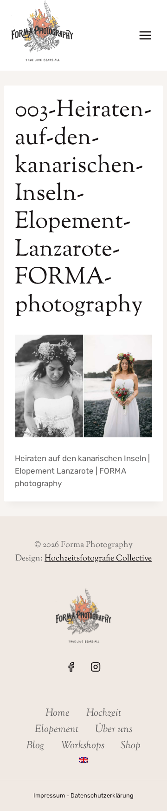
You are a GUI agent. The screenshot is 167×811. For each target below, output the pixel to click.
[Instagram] (95, 667)
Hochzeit (104, 713)
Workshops (82, 745)
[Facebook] (71, 667)
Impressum (49, 795)
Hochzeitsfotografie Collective (98, 559)
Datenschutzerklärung (102, 795)
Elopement (57, 729)
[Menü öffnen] (145, 35)
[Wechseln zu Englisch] (83, 760)
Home (57, 713)
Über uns (113, 729)
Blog (35, 745)
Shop (131, 745)
